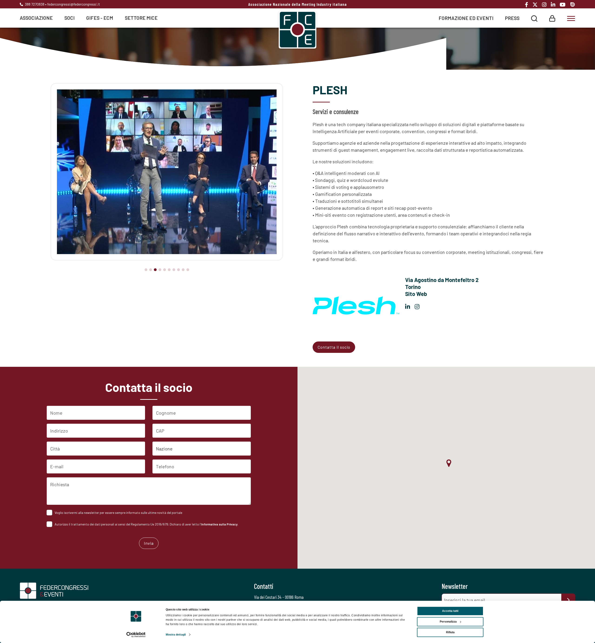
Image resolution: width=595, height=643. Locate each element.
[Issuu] (572, 4)
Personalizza (448, 621)
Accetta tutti (450, 611)
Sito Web (416, 293)
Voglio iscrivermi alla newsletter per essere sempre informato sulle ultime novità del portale (118, 513)
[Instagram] (546, 4)
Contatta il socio (333, 347)
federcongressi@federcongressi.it (73, 4)
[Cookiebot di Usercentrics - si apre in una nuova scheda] (136, 634)
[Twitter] (536, 4)
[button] (146, 269)
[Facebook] (528, 4)
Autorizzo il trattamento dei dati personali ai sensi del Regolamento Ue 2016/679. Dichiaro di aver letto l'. (146, 524)
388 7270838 (34, 4)
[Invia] (568, 600)
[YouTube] (564, 4)
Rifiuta (450, 632)
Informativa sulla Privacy (219, 524)
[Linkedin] (555, 4)
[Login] (552, 18)
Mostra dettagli (176, 634)
